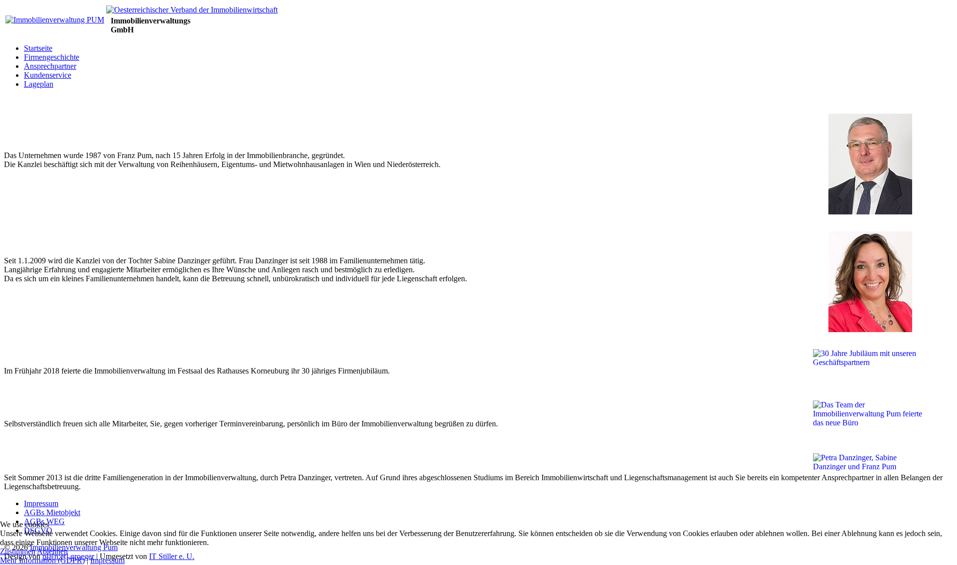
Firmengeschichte (51, 57)
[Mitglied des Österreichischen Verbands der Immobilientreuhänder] (192, 9)
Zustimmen (17, 551)
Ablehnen (52, 551)
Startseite (38, 48)
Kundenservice (47, 75)
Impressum (41, 503)
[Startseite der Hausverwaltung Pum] (54, 19)
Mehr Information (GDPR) (42, 560)
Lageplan (38, 84)
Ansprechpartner (50, 66)
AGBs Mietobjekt (52, 512)
